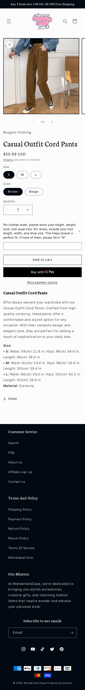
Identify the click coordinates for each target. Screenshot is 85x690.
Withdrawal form (20, 558)
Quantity (9, 201)
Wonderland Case (35, 683)
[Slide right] (51, 122)
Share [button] (12, 399)
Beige (34, 191)
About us (15, 462)
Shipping (8, 159)
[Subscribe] (72, 633)
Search (13, 443)
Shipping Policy (20, 509)
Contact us (16, 482)
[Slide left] (33, 122)
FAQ (11, 453)
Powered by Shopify (59, 683)
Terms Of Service (21, 548)
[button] (8, 21)
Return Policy (18, 538)
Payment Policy (20, 519)
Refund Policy (18, 529)
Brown (13, 191)
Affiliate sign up (20, 472)
